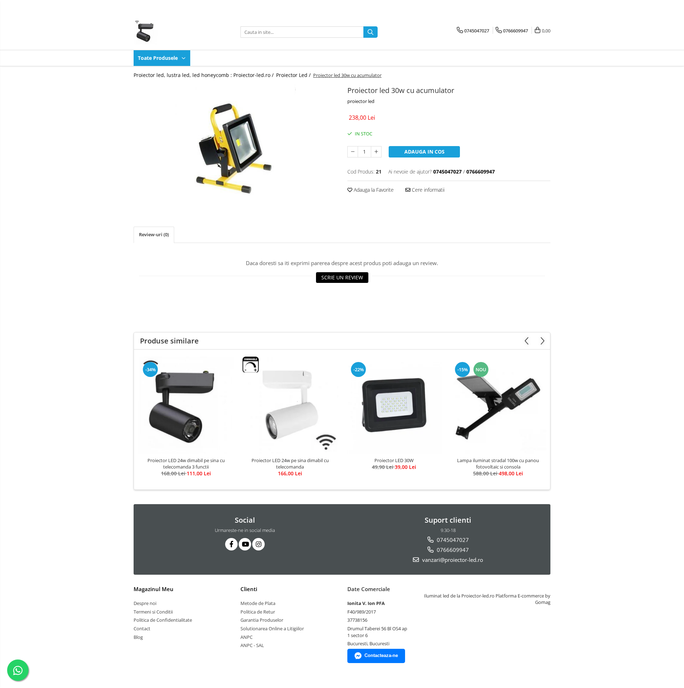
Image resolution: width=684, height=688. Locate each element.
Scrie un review (342, 277)
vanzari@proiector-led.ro (452, 559)
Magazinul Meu (153, 589)
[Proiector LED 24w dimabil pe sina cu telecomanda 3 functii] (186, 405)
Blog (138, 637)
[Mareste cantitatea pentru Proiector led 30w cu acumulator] (376, 151)
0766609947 (452, 549)
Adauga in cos (424, 151)
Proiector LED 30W (394, 460)
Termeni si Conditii (153, 612)
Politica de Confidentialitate (163, 620)
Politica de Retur (257, 612)
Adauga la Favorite (373, 189)
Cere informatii (427, 189)
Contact (142, 628)
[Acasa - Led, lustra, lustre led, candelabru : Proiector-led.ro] (169, 32)
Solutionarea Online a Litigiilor (272, 628)
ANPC (246, 637)
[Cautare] (370, 32)
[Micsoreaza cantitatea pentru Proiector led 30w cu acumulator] (352, 151)
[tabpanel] (235, 144)
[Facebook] (231, 544)
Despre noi (145, 603)
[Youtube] (245, 544)
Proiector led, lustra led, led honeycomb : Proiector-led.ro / (204, 75)
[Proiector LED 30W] (394, 405)
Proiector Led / (294, 75)
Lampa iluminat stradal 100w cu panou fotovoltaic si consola (498, 463)
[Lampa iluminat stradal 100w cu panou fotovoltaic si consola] (498, 405)
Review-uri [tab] (154, 234)
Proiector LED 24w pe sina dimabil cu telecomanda (290, 463)
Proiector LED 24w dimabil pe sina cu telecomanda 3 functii (186, 463)
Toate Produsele (158, 58)
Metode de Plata (257, 603)
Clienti (248, 589)
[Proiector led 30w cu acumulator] (235, 144)
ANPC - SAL (252, 645)
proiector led (360, 101)
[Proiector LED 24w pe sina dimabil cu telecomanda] (290, 405)
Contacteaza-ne (381, 655)
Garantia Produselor (261, 620)
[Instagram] (258, 544)
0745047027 (452, 539)
